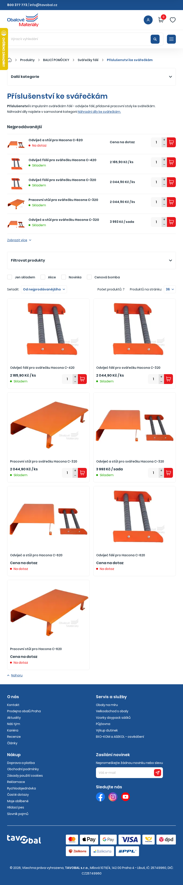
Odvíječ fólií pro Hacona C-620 (120, 555)
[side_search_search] (155, 39)
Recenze (14, 736)
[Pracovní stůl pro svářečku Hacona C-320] (48, 423)
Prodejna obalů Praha (24, 711)
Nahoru (17, 675)
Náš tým (13, 724)
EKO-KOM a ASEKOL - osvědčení (120, 736)
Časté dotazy (18, 794)
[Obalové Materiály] (12, 60)
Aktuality (14, 717)
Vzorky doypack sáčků (113, 717)
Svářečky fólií (88, 60)
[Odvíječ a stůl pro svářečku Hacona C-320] (135, 423)
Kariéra (12, 730)
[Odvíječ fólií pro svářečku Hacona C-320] (135, 329)
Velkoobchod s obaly (112, 711)
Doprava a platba (21, 763)
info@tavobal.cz (43, 5)
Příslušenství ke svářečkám (130, 60)
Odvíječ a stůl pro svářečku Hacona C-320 (64, 220)
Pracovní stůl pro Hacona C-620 (36, 649)
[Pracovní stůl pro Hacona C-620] (48, 611)
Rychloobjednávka (21, 788)
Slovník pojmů (17, 814)
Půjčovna (103, 724)
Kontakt (13, 705)
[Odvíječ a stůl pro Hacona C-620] (48, 517)
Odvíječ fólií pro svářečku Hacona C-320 (62, 180)
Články (12, 743)
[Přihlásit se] (148, 20)
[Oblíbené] (173, 20)
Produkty (27, 60)
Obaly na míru (107, 705)
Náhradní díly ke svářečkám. (99, 111)
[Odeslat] (157, 772)
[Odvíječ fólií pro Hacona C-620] (135, 517)
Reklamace (16, 782)
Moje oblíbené (18, 801)
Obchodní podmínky (23, 769)
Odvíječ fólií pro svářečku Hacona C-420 (62, 160)
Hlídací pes (15, 807)
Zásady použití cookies (25, 775)
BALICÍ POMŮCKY (56, 60)
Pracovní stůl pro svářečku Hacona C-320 (63, 200)
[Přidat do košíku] (171, 142)
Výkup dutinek (107, 730)
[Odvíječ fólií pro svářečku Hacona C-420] (48, 329)
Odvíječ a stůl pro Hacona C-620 (56, 140)
